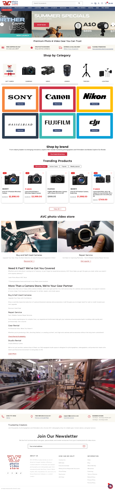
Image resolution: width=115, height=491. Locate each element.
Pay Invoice (62, 474)
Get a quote (85, 261)
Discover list (28, 261)
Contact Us (62, 460)
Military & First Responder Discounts (69, 468)
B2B (97, 8)
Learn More (12, 354)
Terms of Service (92, 474)
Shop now (20, 104)
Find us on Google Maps (42, 417)
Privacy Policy (91, 480)
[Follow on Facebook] (8, 473)
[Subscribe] (83, 446)
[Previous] (2, 24)
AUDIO (46, 8)
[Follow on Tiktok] (21, 473)
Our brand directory (57, 154)
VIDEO (30, 8)
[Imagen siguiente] (20, 179)
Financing (90, 471)
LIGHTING (38, 8)
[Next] (113, 24)
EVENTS (71, 8)
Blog (89, 463)
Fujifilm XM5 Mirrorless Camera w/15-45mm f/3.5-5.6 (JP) (57, 192)
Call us (8, 417)
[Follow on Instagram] (12, 473)
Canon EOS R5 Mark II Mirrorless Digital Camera (33, 192)
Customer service (69, 417)
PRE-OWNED (81, 8)
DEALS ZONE (7, 10)
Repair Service (86, 255)
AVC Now (61, 477)
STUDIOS (54, 8)
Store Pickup (62, 471)
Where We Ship (92, 465)
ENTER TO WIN (76, 15)
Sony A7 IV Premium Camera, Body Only (79, 192)
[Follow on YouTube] (16, 473)
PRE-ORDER (105, 8)
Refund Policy (91, 477)
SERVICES (63, 8)
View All (56, 209)
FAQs (89, 460)
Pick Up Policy (91, 483)
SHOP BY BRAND (6, 8)
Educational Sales (64, 465)
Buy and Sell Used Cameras (29, 255)
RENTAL (90, 8)
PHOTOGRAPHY (20, 8)
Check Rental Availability (17, 336)
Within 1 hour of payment (71, 49)
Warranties (91, 468)
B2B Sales (61, 463)
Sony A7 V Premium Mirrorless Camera (11, 192)
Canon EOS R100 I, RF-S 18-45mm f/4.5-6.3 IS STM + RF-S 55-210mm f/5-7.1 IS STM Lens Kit (102, 194)
